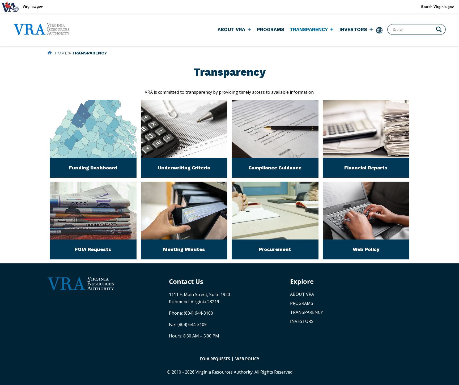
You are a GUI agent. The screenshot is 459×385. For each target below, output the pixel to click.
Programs (270, 29)
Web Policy (247, 358)
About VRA (231, 29)
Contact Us (186, 281)
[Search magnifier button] (439, 29)
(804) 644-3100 (198, 313)
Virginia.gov (33, 6)
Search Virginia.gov (437, 7)
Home (60, 52)
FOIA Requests (215, 358)
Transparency (309, 29)
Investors (353, 29)
